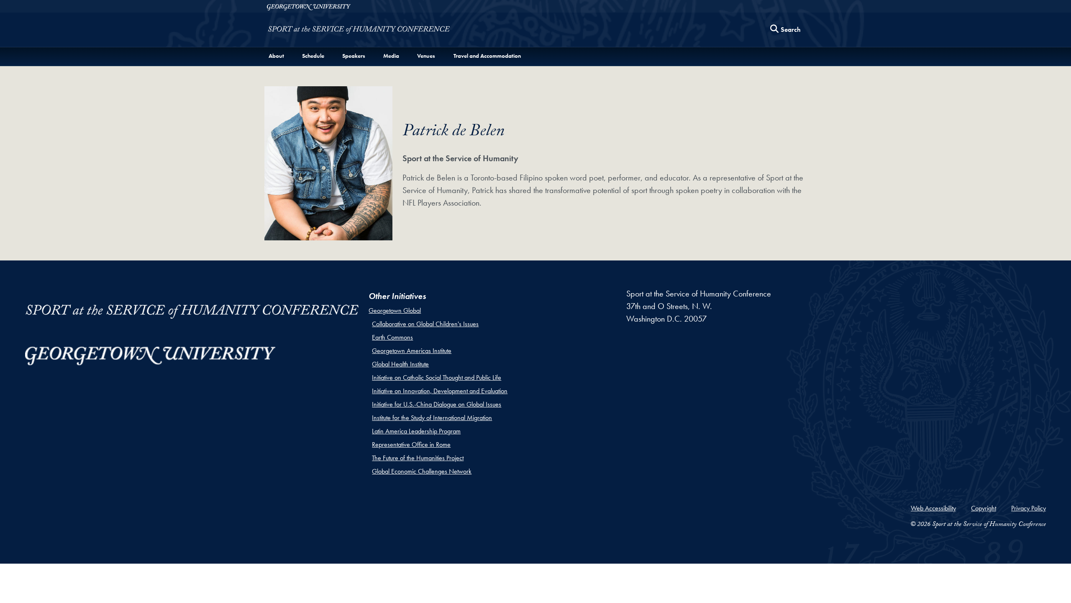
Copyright (983, 508)
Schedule (313, 55)
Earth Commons (392, 337)
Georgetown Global (395, 310)
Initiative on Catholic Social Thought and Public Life (436, 377)
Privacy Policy (1028, 508)
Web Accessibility (933, 508)
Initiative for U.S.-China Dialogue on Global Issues (436, 404)
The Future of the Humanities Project (418, 458)
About (276, 55)
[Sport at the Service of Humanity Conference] (359, 32)
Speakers (353, 55)
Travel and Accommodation (487, 55)
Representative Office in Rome (411, 444)
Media (391, 55)
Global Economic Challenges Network (421, 471)
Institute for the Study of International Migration (432, 417)
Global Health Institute (400, 364)
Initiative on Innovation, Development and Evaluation (439, 391)
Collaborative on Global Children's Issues (425, 324)
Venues (426, 55)
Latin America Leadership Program (416, 431)
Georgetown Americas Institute (411, 350)
